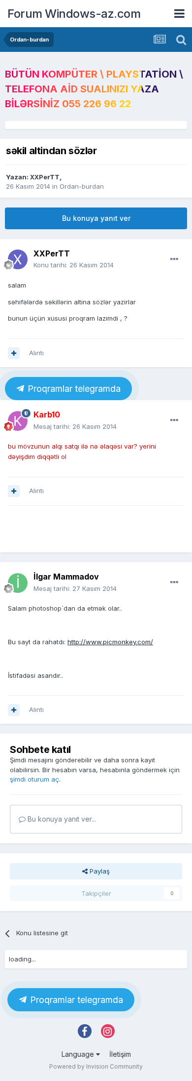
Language (79, 1054)
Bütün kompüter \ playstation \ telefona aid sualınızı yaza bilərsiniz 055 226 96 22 (94, 89)
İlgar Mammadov (66, 577)
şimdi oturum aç (34, 779)
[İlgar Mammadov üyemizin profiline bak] (18, 583)
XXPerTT (45, 177)
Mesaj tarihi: (75, 426)
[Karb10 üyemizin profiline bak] (18, 421)
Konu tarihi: (73, 265)
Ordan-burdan (82, 186)
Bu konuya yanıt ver (96, 218)
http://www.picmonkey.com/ (110, 642)
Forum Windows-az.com (73, 13)
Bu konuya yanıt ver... (61, 819)
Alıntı (36, 353)
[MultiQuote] (14, 353)
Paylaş (99, 871)
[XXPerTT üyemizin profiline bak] (18, 259)
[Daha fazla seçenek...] (174, 259)
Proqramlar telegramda (73, 388)
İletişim (120, 1054)
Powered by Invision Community (96, 1066)
